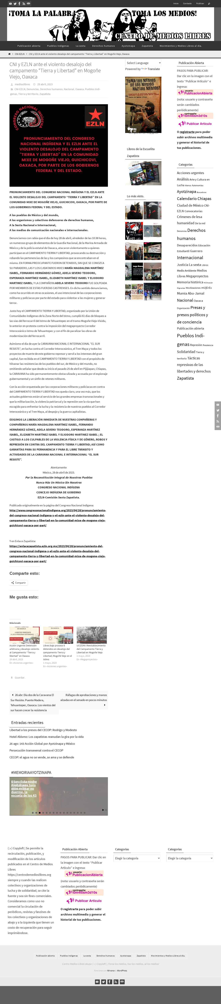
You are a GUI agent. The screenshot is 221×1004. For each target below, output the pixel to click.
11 (67, 813)
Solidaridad (186, 351)
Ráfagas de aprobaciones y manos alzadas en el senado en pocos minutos (83, 697)
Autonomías (197, 185)
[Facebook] (19, 3)
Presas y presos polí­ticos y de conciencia (192, 315)
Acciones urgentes (190, 172)
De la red (200, 223)
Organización (183, 308)
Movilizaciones (193, 287)
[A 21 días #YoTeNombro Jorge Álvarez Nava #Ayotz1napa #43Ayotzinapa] (134, 272)
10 (64, 813)
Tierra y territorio (28, 94)
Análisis (183, 179)
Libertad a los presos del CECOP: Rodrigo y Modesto (43, 730)
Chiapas (204, 198)
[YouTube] (10, 3)
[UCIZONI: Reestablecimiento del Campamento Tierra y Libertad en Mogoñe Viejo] (92, 635)
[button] (58, 145)
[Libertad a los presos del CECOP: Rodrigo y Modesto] (134, 252)
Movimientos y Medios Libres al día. (168, 955)
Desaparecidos (187, 245)
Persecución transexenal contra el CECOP (36, 750)
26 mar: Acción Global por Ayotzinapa (22, 785)
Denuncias (33, 89)
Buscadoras (201, 192)
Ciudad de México (190, 205)
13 (74, 813)
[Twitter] (15, 3)
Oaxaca (79, 89)
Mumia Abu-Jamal (190, 293)
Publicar (200, 3)
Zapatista (45, 94)
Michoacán (208, 282)
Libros (205, 265)
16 (84, 813)
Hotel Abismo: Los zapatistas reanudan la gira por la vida (46, 737)
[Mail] (28, 3)
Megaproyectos (197, 276)
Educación (204, 245)
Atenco (188, 185)
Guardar (20, 677)
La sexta (195, 264)
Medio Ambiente (186, 270)
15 (81, 813)
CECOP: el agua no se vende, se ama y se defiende (41, 757)
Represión (196, 345)
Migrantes (181, 288)
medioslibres (22, 84)
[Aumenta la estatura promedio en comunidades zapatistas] (152, 293)
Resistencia (208, 345)
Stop (106, 810)
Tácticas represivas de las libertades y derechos (194, 365)
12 (71, 813)
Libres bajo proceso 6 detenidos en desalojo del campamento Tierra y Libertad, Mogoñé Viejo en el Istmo (57, 652)
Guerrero (196, 251)
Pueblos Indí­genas (69, 955)
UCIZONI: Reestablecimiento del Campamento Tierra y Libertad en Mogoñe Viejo (91, 649)
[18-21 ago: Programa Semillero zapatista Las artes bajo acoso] (152, 252)
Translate (154, 69)
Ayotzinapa (186, 191)
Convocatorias (193, 211)
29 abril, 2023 (45, 84)
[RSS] (24, 3)
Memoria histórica (190, 282)
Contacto (187, 3)
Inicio (176, 3)
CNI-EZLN (20, 54)
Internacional (190, 257)
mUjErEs (206, 288)
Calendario (187, 198)
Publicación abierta (190, 328)
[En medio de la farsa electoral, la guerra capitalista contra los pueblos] (152, 272)
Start (103, 810)
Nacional (69, 89)
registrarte (187, 132)
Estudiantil (183, 251)
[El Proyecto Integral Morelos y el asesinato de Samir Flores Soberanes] (134, 293)
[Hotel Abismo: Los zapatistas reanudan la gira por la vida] (152, 211)
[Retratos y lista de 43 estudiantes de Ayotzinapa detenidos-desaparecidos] (134, 232)
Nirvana (110, 970)
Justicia (182, 264)
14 (78, 813)
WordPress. (122, 970)
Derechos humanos (51, 89)
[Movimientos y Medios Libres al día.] (134, 211)
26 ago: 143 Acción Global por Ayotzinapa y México (42, 744)
